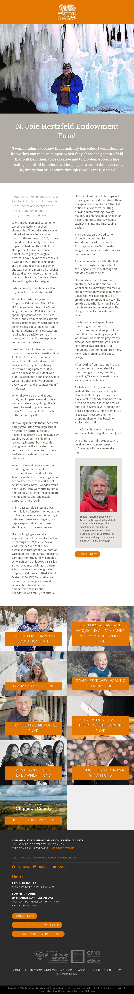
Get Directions (63, 848)
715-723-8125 (20, 858)
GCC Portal (90, 991)
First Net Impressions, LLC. (113, 988)
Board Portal (59, 991)
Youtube (63, 867)
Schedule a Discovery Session (38, 934)
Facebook (23, 867)
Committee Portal (75, 991)
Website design (75, 988)
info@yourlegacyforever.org (55, 858)
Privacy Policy (45, 991)
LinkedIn (43, 867)
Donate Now (87, 554)
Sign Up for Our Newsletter (37, 925)
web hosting (92, 988)
